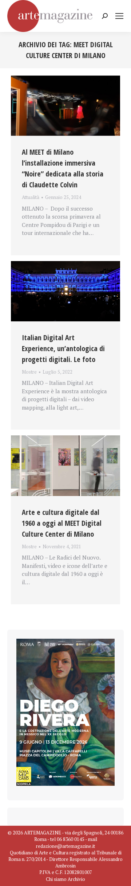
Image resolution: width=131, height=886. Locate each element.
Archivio (76, 879)
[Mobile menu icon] (119, 16)
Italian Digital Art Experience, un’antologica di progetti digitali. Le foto (63, 348)
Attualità (30, 197)
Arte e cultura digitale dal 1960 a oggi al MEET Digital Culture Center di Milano (62, 523)
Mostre (29, 372)
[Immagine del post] (65, 106)
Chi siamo (56, 879)
